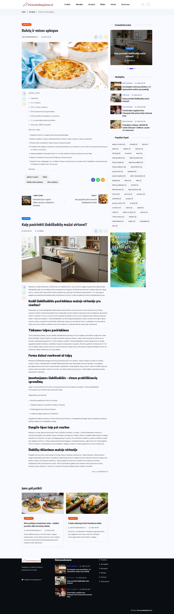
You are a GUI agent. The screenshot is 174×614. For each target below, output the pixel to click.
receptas (116, 207)
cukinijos (126, 149)
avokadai (133, 144)
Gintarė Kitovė (136, 167)
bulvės (45, 177)
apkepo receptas (32, 177)
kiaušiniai (116, 180)
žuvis (114, 226)
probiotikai (116, 198)
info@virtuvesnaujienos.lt (33, 580)
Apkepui (31, 93)
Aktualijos (79, 4)
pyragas (129, 198)
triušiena (132, 217)
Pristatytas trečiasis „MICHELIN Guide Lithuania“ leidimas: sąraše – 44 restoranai (136, 127)
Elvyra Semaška (118, 162)
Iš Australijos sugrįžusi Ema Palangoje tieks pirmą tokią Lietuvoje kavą (137, 113)
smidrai (140, 207)
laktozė (128, 180)
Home (24, 12)
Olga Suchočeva (134, 189)
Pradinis (67, 4)
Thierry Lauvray (118, 217)
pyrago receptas (118, 203)
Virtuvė (113, 4)
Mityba (102, 4)
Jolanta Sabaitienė (119, 176)
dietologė (116, 153)
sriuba (115, 212)
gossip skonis (117, 171)
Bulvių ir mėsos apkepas (35, 182)
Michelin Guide (118, 189)
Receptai (92, 4)
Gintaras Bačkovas (119, 167)
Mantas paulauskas (119, 185)
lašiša (138, 180)
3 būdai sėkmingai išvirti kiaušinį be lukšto (85, 523)
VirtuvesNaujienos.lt (34, 530)
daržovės (139, 149)
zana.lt (50, 466)
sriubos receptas (129, 212)
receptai (133, 203)
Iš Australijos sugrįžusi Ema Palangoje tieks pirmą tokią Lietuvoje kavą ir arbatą (130, 53)
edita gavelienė (118, 158)
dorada (128, 153)
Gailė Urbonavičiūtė (135, 162)
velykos (131, 221)
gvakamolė (132, 171)
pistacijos (141, 194)
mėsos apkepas (52, 182)
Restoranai (125, 4)
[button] (127, 68)
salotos (129, 207)
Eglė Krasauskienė (136, 158)
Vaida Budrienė (118, 221)
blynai (145, 144)
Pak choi (116, 194)
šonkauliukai (144, 221)
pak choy (128, 194)
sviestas (144, 212)
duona (139, 153)
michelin (134, 185)
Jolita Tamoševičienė (137, 176)
